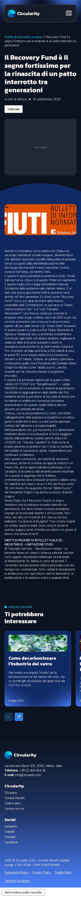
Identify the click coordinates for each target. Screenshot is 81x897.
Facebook (11, 842)
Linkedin (10, 831)
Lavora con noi (14, 808)
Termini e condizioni (17, 881)
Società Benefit (14, 798)
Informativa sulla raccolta (23, 892)
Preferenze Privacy (17, 872)
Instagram (11, 826)
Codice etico (13, 803)
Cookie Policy (63, 872)
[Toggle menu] (68, 13)
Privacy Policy (42, 872)
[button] (19, 717)
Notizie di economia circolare (23, 37)
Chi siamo (11, 793)
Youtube (10, 837)
